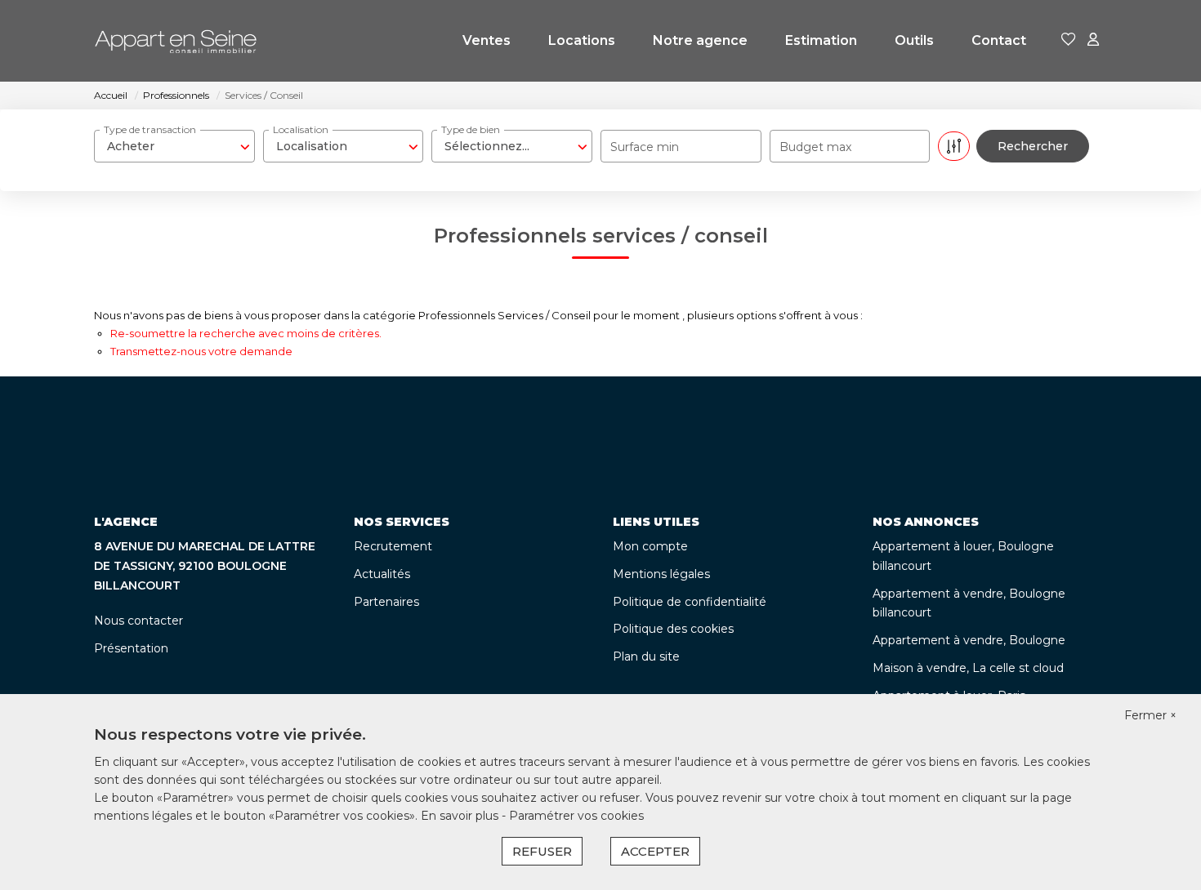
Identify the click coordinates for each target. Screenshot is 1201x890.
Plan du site (646, 656)
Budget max (815, 147)
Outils (914, 40)
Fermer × (1150, 715)
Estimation (821, 40)
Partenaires (386, 601)
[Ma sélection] (1068, 40)
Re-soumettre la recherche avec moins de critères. (246, 333)
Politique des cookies (673, 628)
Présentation (131, 648)
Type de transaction (150, 129)
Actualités (382, 574)
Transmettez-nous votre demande (201, 351)
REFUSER (542, 851)
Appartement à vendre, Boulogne (969, 640)
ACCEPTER (655, 851)
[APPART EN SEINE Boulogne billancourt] (175, 40)
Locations (581, 40)
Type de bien (470, 129)
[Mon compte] (1093, 40)
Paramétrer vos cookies (576, 815)
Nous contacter (138, 620)
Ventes (486, 40)
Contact (998, 40)
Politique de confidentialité (689, 601)
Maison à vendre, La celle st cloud (968, 668)
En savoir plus (461, 815)
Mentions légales (661, 574)
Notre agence (700, 40)
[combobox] (174, 146)
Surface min (644, 147)
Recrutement (393, 546)
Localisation (300, 129)
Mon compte (650, 546)
